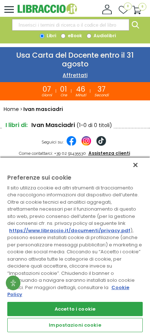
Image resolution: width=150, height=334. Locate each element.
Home (11, 109)
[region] (75, 245)
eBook (74, 35)
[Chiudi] (135, 165)
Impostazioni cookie (75, 325)
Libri (51, 35)
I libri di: (16, 125)
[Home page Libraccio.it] (47, 12)
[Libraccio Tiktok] (101, 144)
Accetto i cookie (75, 309)
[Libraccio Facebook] (71, 144)
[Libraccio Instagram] (86, 144)
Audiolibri (104, 35)
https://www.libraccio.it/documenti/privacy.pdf (69, 230)
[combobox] (70, 25)
